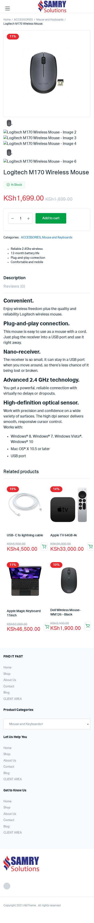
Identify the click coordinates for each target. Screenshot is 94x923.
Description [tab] (14, 278)
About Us (9, 680)
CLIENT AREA (12, 699)
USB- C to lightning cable (25, 535)
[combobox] (46, 724)
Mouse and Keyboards (50, 19)
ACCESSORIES (23, 19)
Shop (6, 674)
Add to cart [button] (44, 546)
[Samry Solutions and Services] (53, 8)
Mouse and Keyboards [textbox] (25, 724)
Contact (8, 686)
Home (7, 19)
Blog (6, 692)
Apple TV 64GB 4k (63, 535)
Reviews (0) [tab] (14, 286)
